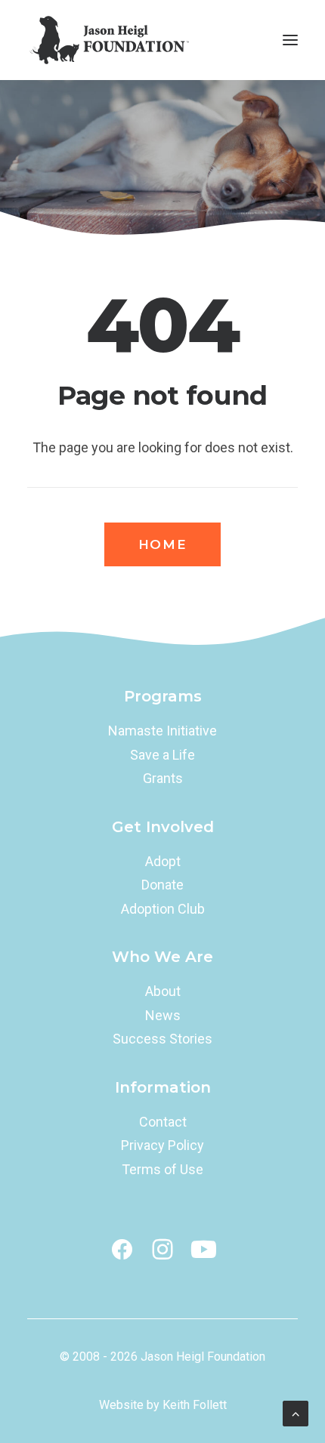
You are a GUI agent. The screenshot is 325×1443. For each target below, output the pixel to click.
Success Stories (162, 1039)
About (163, 991)
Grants (163, 778)
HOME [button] (162, 544)
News (163, 1015)
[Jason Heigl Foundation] (114, 40)
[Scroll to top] (295, 1412)
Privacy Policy (162, 1145)
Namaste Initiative (162, 730)
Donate (162, 885)
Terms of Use (162, 1169)
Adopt (163, 861)
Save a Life (162, 755)
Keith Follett (194, 1405)
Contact (163, 1122)
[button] (290, 40)
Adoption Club (163, 909)
